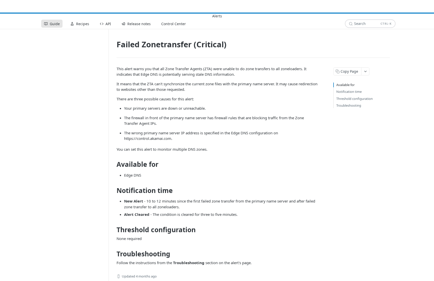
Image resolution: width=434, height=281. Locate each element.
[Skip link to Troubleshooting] (113, 254)
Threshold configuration (354, 98)
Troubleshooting (348, 105)
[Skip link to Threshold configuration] (113, 229)
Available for (345, 85)
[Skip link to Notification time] (113, 190)
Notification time (349, 91)
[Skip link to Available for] (113, 164)
